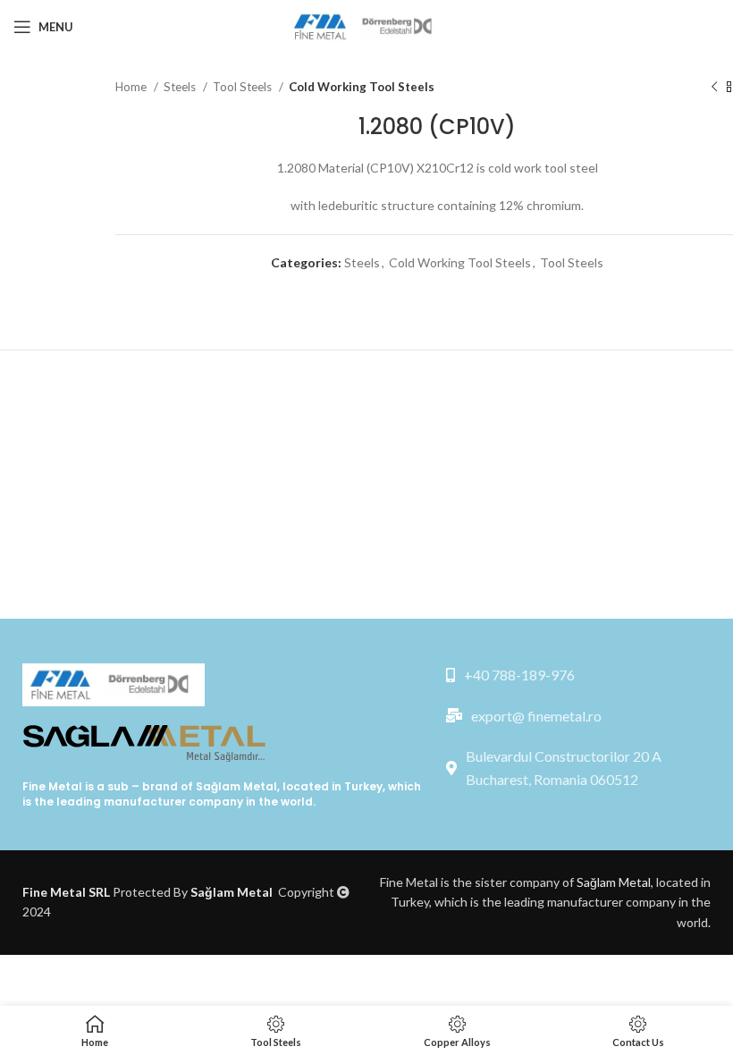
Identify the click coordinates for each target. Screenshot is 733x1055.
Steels (181, 87)
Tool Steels (243, 87)
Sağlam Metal (236, 786)
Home (132, 87)
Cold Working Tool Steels (361, 87)
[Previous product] (714, 88)
